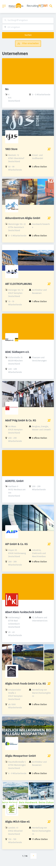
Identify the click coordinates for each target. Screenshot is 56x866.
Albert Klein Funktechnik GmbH (23, 612)
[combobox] (28, 20)
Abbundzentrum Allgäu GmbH (22, 218)
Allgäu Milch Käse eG (17, 821)
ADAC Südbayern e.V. (17, 351)
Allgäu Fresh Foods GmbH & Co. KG (25, 683)
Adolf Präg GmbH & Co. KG (20, 420)
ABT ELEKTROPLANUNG (18, 283)
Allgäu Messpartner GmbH (20, 755)
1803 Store (11, 149)
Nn (7, 89)
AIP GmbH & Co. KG (16, 544)
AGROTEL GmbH (14, 481)
